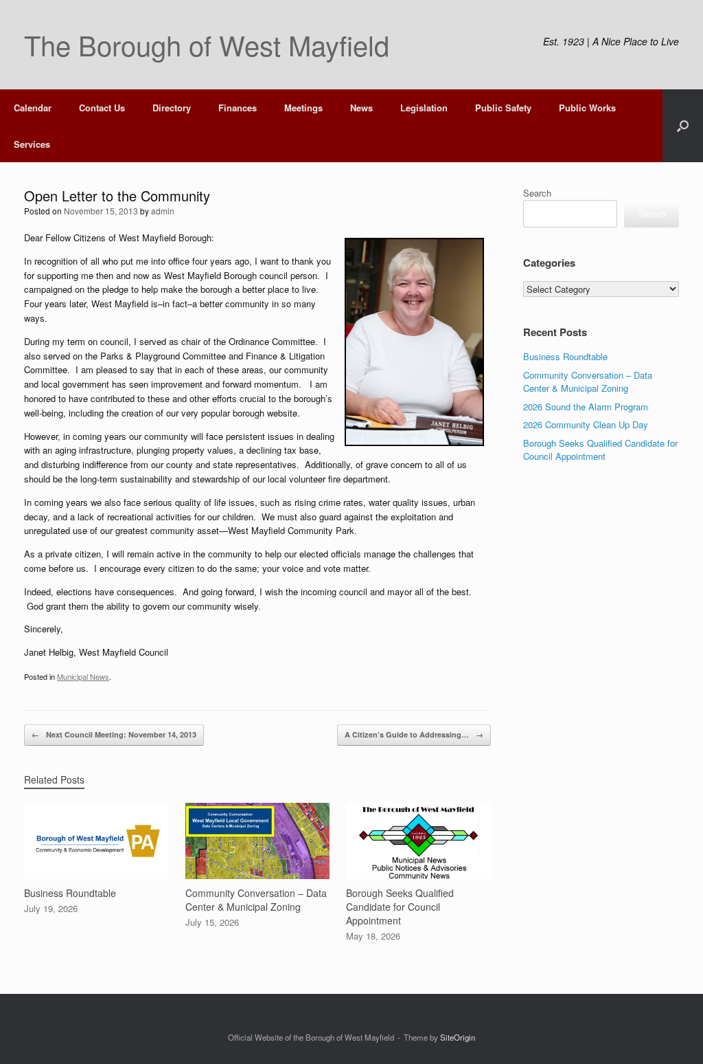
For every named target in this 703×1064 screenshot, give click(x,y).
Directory (171, 107)
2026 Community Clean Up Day (585, 424)
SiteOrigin (457, 1037)
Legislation (424, 107)
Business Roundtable (565, 356)
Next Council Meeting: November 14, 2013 (114, 734)
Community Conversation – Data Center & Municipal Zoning (587, 381)
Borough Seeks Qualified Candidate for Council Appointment (600, 449)
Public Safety (503, 107)
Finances (237, 107)
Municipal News (83, 676)
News (361, 107)
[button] (682, 125)
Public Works (587, 107)
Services (32, 144)
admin (162, 211)
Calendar (32, 107)
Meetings (303, 107)
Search (537, 192)
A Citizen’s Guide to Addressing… (414, 734)
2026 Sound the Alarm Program (585, 406)
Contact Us (102, 107)
